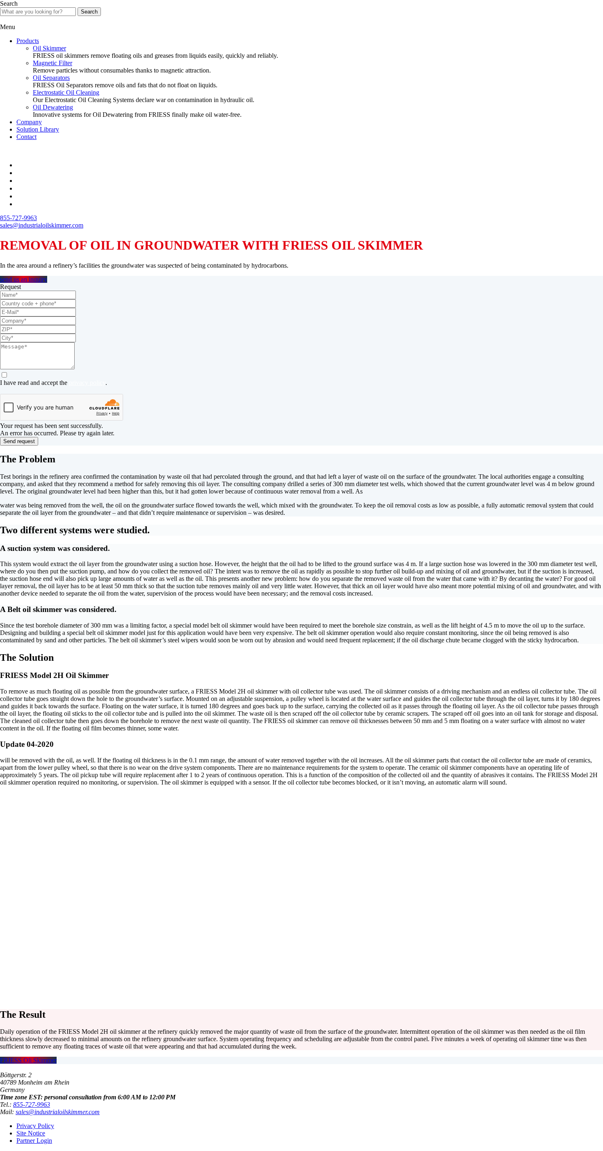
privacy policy (87, 382)
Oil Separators (51, 77)
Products (27, 40)
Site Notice (30, 1133)
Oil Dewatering (53, 107)
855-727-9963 (31, 1104)
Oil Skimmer (49, 48)
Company (29, 121)
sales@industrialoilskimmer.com (58, 1111)
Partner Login (34, 1140)
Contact (26, 136)
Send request (19, 441)
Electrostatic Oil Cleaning (66, 92)
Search (89, 12)
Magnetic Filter (52, 62)
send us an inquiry (23, 279)
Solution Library (37, 129)
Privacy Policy (35, 1125)
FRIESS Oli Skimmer (28, 1060)
